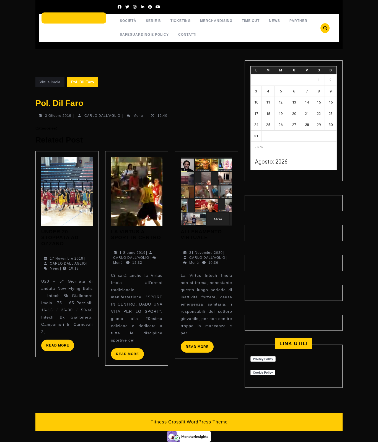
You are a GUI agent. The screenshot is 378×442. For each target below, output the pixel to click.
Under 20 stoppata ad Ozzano (60, 237)
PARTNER (298, 21)
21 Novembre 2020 (206, 253)
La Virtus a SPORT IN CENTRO (136, 235)
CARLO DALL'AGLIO (102, 116)
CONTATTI (187, 35)
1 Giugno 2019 (133, 253)
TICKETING (180, 21)
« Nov (259, 147)
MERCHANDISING (216, 21)
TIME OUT (251, 21)
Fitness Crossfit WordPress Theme (189, 422)
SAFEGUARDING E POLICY (144, 35)
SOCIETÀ (128, 21)
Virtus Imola (50, 82)
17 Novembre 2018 (66, 258)
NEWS (274, 21)
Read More (60, 347)
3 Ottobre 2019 (58, 116)
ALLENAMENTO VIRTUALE (201, 235)
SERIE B (153, 21)
